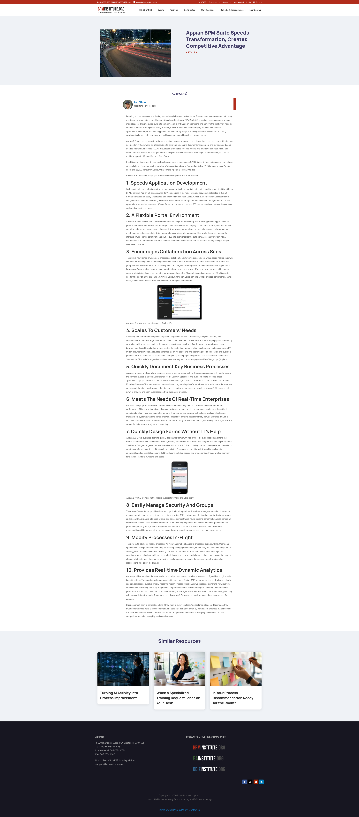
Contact (226, 2)
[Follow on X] (250, 782)
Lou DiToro (140, 102)
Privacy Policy (180, 809)
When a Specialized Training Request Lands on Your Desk (178, 697)
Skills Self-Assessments (232, 10)
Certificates (189, 10)
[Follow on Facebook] (244, 782)
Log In (248, 2)
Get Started (239, 2)
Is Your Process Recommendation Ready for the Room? (233, 697)
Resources (213, 2)
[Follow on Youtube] (256, 782)
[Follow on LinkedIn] (261, 782)
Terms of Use (165, 809)
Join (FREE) (202, 2)
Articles (191, 52)
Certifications (208, 10)
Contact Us (194, 809)
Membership (255, 10)
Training (174, 10)
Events (161, 10)
